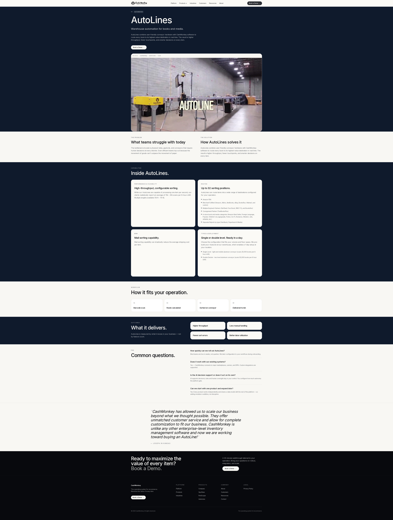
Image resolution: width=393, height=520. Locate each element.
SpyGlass (202, 492)
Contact (223, 499)
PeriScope (202, 495)
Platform (173, 3)
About (221, 3)
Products (183, 3)
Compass (202, 488)
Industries (193, 3)
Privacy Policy (248, 488)
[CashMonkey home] (139, 3)
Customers (202, 3)
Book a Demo (254, 3)
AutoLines (202, 499)
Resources (212, 3)
